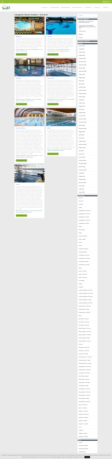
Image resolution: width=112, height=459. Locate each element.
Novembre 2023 (82, 122)
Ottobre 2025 (82, 68)
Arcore (18, 184)
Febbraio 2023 (82, 141)
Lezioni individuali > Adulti (25, 86)
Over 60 (24, 43)
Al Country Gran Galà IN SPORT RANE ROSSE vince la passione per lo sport (87, 26)
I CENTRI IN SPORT (65, 7)
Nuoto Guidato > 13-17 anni (23, 89)
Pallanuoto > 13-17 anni (20, 143)
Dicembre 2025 (82, 61)
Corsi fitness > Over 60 (36, 132)
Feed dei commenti (83, 448)
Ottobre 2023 (82, 125)
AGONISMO (88, 7)
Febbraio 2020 (82, 179)
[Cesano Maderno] (29, 117)
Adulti (36, 39)
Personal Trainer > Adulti (32, 144)
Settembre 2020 (82, 170)
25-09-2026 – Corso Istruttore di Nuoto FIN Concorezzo (86, 22)
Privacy (39, 457)
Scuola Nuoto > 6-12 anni (24, 45)
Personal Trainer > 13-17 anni (21, 144)
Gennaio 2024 (82, 115)
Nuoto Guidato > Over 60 (27, 90)
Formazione (81, 280)
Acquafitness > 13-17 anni (20, 39)
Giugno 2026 (82, 52)
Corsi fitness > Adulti (27, 132)
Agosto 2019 (81, 185)
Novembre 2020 (82, 163)
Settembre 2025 (82, 71)
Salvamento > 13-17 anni (30, 92)
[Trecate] (61, 26)
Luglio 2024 (81, 99)
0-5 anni (29, 38)
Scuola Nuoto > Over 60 (26, 94)
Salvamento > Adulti (63, 93)
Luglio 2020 (81, 173)
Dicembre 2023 (82, 119)
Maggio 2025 (82, 77)
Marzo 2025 (81, 84)
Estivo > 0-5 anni (19, 84)
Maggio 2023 (82, 131)
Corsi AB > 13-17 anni (27, 82)
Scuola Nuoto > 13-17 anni (23, 93)
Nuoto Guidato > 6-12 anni (24, 42)
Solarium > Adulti (23, 47)
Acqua (41, 38)
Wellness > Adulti (19, 153)
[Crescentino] (61, 67)
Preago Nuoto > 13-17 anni (38, 90)
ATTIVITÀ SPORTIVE (77, 7)
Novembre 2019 (82, 182)
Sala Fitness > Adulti (31, 147)
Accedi (80, 442)
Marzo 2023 (81, 138)
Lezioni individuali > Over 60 (36, 86)
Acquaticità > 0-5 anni (38, 187)
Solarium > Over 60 (30, 47)
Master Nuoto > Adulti (20, 41)
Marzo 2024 (81, 109)
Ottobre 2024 (82, 96)
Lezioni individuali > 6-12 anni (52, 136)
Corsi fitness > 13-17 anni (23, 189)
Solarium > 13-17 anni (34, 46)
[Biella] (61, 117)
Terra (40, 152)
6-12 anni (37, 38)
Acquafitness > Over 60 (28, 131)
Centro (39, 39)
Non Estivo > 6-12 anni (60, 139)
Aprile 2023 (81, 134)
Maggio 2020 (82, 176)
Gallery (80, 283)
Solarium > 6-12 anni (24, 96)
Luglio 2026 (81, 49)
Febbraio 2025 (82, 87)
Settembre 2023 (82, 128)
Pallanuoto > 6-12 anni (29, 143)
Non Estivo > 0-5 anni (21, 139)
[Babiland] (29, 26)
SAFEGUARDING (55, 7)
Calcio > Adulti (82, 239)
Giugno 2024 (82, 103)
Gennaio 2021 (82, 157)
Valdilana (18, 78)
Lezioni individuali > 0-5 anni (21, 191)
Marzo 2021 (81, 154)
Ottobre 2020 (82, 166)
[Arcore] (29, 173)
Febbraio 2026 (82, 58)
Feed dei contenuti (83, 445)
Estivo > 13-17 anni (26, 84)
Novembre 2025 (82, 64)
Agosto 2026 (82, 45)
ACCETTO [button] (87, 457)
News (80, 315)
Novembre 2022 (82, 144)
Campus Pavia (82, 31)
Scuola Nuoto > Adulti (34, 45)
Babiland (18, 36)
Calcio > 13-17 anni (83, 236)
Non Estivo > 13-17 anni (30, 139)
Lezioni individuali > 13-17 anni (30, 85)
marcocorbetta (20, 38)
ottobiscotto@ (19, 80)
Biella (49, 128)
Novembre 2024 (82, 93)
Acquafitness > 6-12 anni (30, 39)
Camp (18, 82)
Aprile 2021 (81, 150)
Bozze (80, 232)
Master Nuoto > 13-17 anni (21, 137)
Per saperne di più (21, 54)
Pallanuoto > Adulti (37, 143)
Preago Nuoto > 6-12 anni (21, 92)
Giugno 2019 (82, 192)
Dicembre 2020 (82, 160)
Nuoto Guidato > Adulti (33, 42)
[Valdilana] (29, 67)
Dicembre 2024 (82, 90)
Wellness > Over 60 (26, 153)
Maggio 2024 (82, 106)
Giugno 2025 (82, 74)
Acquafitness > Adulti (29, 81)
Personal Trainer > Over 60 (24, 200)
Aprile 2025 (81, 80)
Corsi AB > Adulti (34, 82)
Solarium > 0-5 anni (26, 46)
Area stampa (82, 229)
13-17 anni (33, 38)
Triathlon (81, 430)
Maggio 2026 (82, 55)
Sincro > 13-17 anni (20, 206)
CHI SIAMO (44, 7)
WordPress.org (82, 451)
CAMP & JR (97, 7)
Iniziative (81, 287)
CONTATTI (105, 7)
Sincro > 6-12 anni (21, 151)
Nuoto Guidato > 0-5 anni (30, 41)
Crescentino (50, 78)
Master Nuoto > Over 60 (29, 88)
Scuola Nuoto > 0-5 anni (31, 43)
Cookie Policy (45, 457)
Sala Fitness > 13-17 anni (22, 147)
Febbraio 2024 (82, 112)
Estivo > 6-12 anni (33, 84)
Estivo (39, 82)
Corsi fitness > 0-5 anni (63, 132)
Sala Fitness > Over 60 (84, 379)
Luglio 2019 (81, 189)
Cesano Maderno (20, 128)
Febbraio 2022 (82, 147)
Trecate (49, 36)
